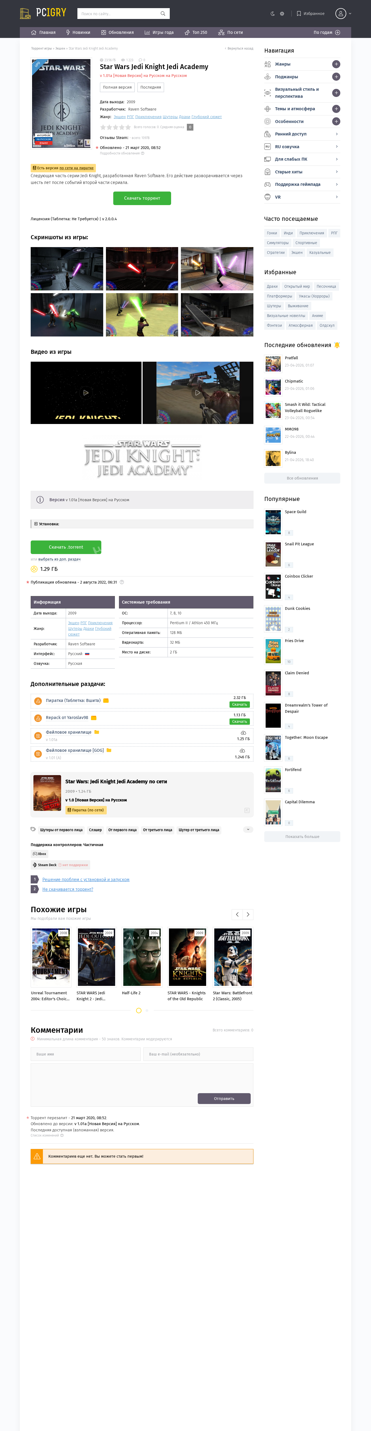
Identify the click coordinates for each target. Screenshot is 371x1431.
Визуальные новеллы (286, 315)
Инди (288, 233)
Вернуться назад (240, 48)
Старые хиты (289, 172)
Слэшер (95, 830)
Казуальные (320, 252)
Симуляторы (278, 243)
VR (278, 197)
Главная (47, 32)
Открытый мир (297, 286)
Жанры (283, 64)
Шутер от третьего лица (199, 830)
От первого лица (122, 830)
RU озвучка (287, 147)
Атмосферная (301, 325)
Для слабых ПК (291, 159)
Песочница (326, 286)
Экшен (60, 48)
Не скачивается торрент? (67, 889)
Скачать (239, 704)
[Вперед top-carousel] (248, 914)
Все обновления (302, 478)
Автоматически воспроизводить (62, 419)
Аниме (317, 315)
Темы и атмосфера (295, 109)
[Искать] (163, 13)
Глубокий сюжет (206, 116)
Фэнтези (274, 325)
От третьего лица (157, 830)
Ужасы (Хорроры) (314, 296)
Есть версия (65, 168)
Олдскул (327, 325)
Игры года (163, 32)
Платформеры (279, 296)
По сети (235, 32)
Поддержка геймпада (297, 184)
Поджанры (286, 77)
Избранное (314, 13)
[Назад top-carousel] (237, 914)
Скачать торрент (142, 198)
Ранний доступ (291, 134)
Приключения (148, 116)
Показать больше (302, 836)
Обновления (121, 32)
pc (51, 13)
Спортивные (306, 243)
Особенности (289, 121)
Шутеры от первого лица (61, 830)
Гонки (272, 233)
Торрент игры (41, 48)
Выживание (298, 306)
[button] (139, 1010)
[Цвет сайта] (277, 13)
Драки (184, 116)
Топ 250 (200, 32)
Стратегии (276, 252)
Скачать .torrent (66, 547)
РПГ (130, 116)
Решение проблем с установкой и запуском (86, 879)
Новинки (81, 32)
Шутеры (170, 116)
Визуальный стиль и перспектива (297, 92)
